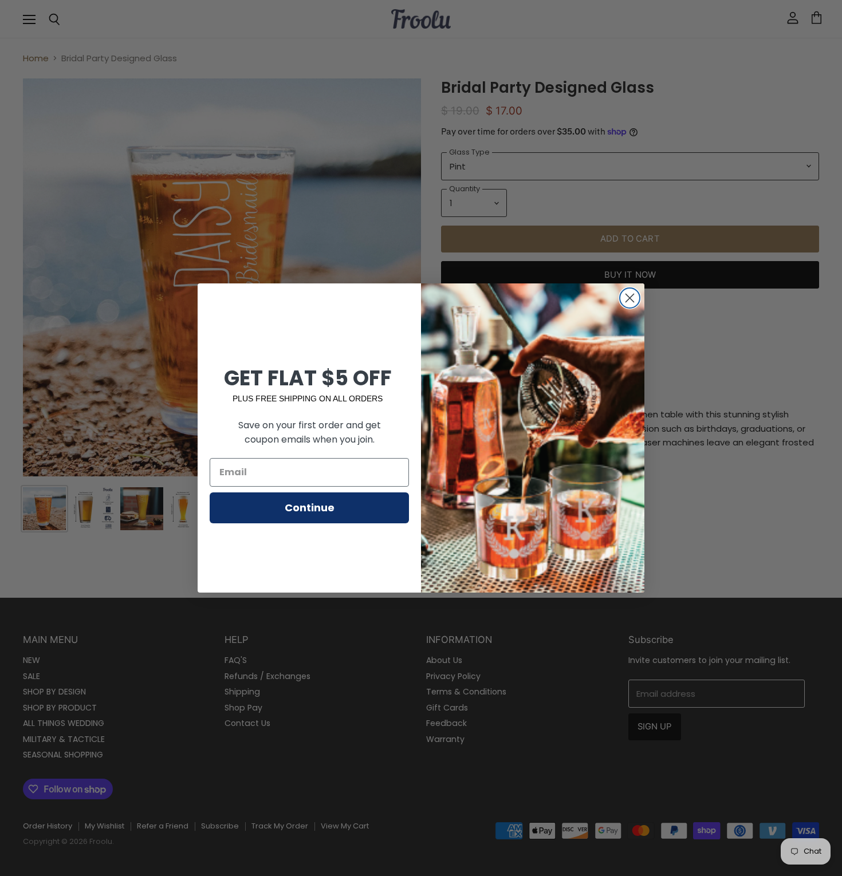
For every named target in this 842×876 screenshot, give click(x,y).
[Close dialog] (630, 298)
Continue (310, 507)
